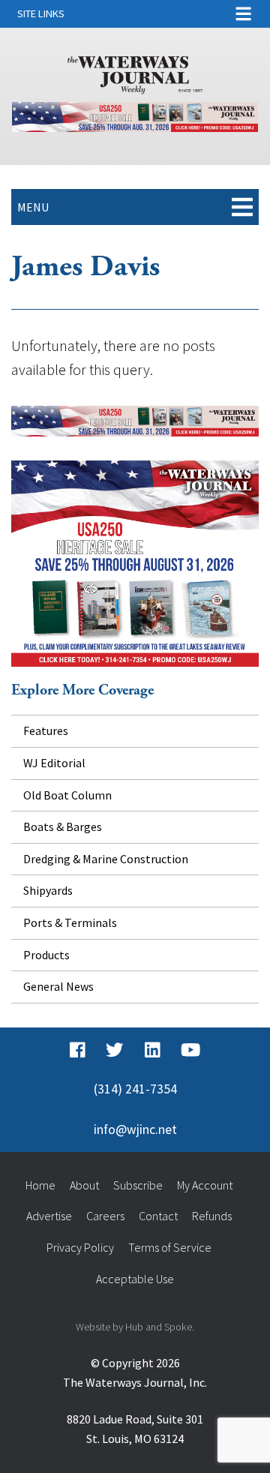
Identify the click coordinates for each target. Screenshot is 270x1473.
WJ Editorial (54, 762)
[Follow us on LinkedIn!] (152, 1050)
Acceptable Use (135, 1278)
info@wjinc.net (135, 1129)
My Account (204, 1185)
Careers (105, 1215)
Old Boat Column (67, 795)
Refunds (212, 1215)
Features (45, 730)
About (84, 1185)
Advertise (49, 1215)
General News (58, 986)
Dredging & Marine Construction (105, 858)
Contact (158, 1215)
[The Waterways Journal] (135, 72)
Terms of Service (170, 1247)
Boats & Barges (62, 826)
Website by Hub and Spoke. (135, 1327)
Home (41, 1185)
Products (46, 954)
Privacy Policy (80, 1247)
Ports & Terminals (70, 922)
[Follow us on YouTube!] (190, 1050)
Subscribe (138, 1185)
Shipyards (48, 890)
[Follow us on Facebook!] (78, 1050)
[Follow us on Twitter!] (114, 1050)
